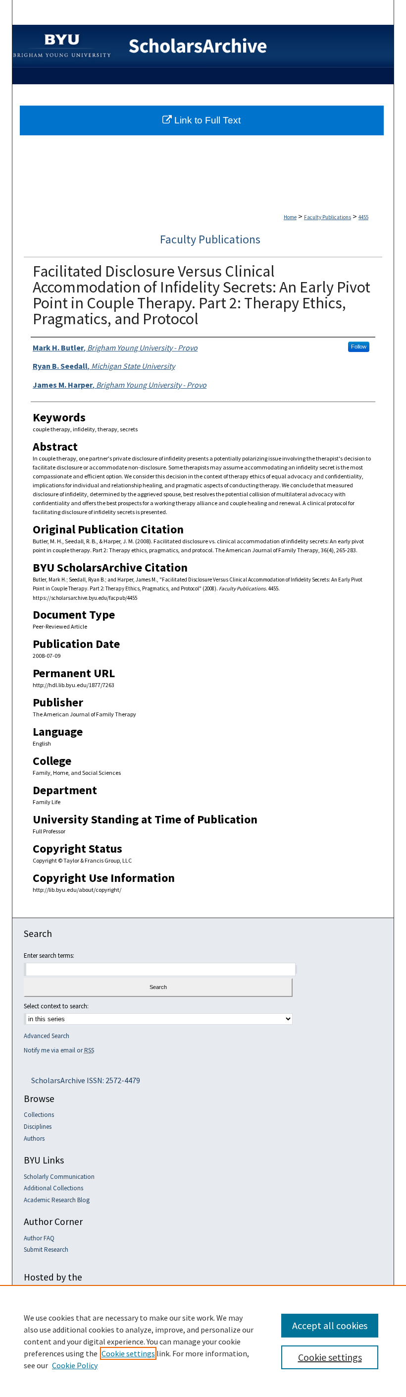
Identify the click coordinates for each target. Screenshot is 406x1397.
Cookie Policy (75, 1365)
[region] (203, 1341)
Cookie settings (128, 1353)
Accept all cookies (329, 1325)
